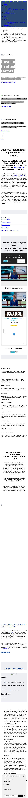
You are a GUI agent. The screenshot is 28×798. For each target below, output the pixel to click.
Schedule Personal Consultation (8, 82)
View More (3, 680)
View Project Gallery (6, 106)
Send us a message (5, 652)
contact (11, 632)
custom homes (17, 175)
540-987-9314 (19, 167)
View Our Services (5, 131)
